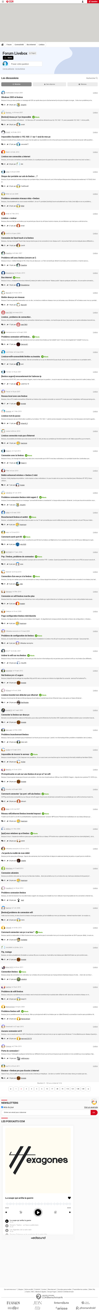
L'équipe (20, 1289)
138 (78, 1089)
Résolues (83, 84)
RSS (32, 1292)
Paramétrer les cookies (80, 1289)
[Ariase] (62, 1308)
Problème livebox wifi (10, 1011)
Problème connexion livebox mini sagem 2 (19, 497)
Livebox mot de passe (10, 416)
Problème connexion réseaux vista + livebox (20, 198)
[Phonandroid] (86, 1308)
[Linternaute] (62, 1303)
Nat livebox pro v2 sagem (12, 675)
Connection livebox (9, 972)
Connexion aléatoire (10, 873)
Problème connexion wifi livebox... (16, 337)
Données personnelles (64, 1289)
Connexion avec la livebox (12, 455)
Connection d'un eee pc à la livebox (16, 576)
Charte (28, 1292)
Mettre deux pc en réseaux (12, 297)
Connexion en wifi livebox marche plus (18, 596)
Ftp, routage (6, 952)
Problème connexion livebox (13, 892)
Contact (44, 1289)
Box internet (6, 277)
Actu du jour (8, 1107)
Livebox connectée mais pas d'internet (18, 435)
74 (62, 1089)
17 (52, 1089)
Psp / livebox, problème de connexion (17, 556)
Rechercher (91, 78)
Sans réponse (50, 84)
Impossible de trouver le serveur (15, 754)
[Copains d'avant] (13, 1308)
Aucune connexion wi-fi (11, 1031)
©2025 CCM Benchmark (66, 1292)
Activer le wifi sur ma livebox (13, 655)
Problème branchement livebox (14, 734)
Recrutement (52, 1289)
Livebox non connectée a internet (15, 156)
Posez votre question (20, 64)
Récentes (17, 84)
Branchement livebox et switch (14, 517)
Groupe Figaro (52, 1292)
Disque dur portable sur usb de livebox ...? (19, 176)
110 (67, 1089)
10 (47, 1089)
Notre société (29, 1289)
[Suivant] (88, 1089)
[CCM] (10, 1)
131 (72, 1089)
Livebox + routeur (8, 218)
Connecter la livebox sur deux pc (15, 715)
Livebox (41, 45)
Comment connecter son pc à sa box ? (17, 932)
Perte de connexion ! (10, 1051)
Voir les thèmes (20, 69)
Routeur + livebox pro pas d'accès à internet (20, 1070)
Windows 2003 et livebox (12, 97)
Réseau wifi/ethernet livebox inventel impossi (21, 813)
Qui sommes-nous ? (10, 1289)
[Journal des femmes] (13, 1303)
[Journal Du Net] (37, 1303)
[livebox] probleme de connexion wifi (17, 912)
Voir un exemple (91, 1107)
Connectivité (19, 45)
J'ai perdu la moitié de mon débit (15, 853)
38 (57, 1089)
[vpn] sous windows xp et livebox (15, 833)
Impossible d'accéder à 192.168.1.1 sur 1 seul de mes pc (26, 137)
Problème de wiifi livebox (12, 991)
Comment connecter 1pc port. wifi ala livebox (20, 794)
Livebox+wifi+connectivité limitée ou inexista (20, 356)
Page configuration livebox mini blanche (18, 616)
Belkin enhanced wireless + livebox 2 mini (19, 475)
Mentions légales (40, 1292)
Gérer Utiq (92, 1289)
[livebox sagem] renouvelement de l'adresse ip (21, 376)
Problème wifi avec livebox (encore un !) (18, 257)
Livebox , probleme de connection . (16, 317)
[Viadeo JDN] (37, 1308)
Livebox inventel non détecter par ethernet (19, 695)
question (94, 1)
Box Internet (31, 45)
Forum (9, 45)
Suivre (10, 58)
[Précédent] (11, 1089)
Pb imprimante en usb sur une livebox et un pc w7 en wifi (25, 774)
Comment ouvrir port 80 (11, 537)
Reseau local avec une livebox (14, 396)
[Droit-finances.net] (86, 1303)
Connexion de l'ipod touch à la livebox (17, 238)
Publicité (37, 1289)
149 (83, 1089)
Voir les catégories (8, 69)
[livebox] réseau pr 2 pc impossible (16, 117)
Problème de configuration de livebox (17, 635)
